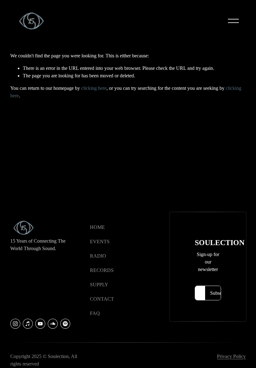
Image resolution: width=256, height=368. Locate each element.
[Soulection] (65, 324)
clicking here (93, 88)
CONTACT (102, 299)
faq (95, 313)
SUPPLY (99, 284)
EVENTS (100, 241)
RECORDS (102, 270)
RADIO (98, 256)
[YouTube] (40, 324)
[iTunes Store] (28, 324)
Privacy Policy (231, 356)
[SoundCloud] (53, 324)
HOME (97, 227)
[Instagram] (15, 324)
